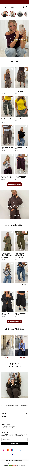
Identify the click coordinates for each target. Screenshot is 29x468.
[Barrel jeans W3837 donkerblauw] (21, 272)
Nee (14, 465)
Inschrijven (14, 443)
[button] (2, 329)
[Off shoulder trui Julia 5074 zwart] (21, 135)
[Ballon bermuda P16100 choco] (21, 77)
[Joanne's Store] (14, 7)
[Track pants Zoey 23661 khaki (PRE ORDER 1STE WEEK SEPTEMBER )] (21, 241)
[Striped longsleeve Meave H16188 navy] (7, 272)
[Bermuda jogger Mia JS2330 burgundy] (21, 164)
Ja (10, 465)
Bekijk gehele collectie (14, 184)
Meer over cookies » (20, 465)
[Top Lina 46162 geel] (21, 106)
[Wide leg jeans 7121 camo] (7, 106)
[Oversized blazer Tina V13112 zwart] (7, 301)
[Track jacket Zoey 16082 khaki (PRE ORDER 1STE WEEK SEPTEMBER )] (7, 241)
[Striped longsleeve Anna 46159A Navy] (7, 164)
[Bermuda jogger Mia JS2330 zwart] (21, 301)
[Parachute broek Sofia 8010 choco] (7, 135)
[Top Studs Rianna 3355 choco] (7, 77)
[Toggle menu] (2, 7)
